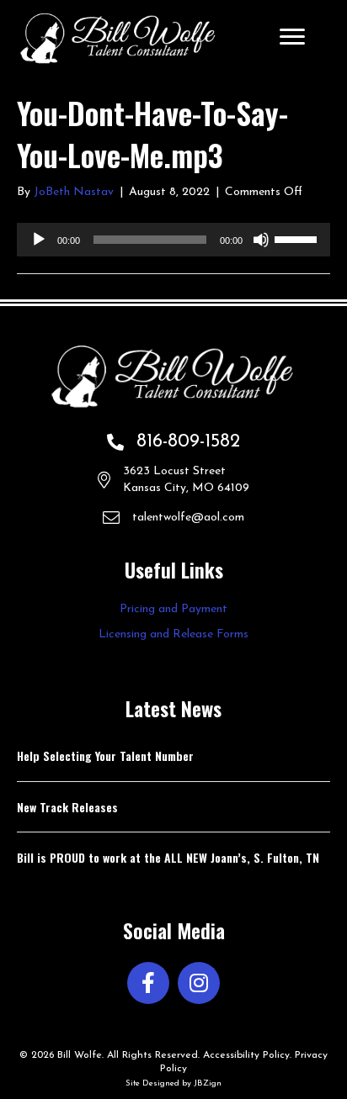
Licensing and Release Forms (173, 634)
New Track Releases (67, 807)
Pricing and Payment (173, 609)
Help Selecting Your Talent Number (105, 755)
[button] (148, 983)
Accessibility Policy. (247, 1055)
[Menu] (292, 37)
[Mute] (261, 239)
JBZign (208, 1083)
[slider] (298, 238)
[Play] (38, 239)
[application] (173, 239)
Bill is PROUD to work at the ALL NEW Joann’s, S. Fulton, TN (168, 857)
